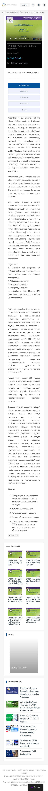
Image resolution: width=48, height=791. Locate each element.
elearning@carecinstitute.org (17, 782)
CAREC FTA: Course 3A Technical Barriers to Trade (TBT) (15, 581)
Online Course (23, 12)
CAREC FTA (13, 536)
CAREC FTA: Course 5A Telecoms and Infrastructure (33, 620)
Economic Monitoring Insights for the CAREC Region (29, 719)
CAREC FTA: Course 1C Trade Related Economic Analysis (15, 599)
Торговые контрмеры (17, 63)
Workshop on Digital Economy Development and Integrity (29, 743)
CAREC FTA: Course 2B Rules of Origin (33, 581)
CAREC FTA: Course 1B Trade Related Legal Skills (33, 563)
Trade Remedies (16, 58)
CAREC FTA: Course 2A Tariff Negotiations (15, 563)
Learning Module (10, 12)
